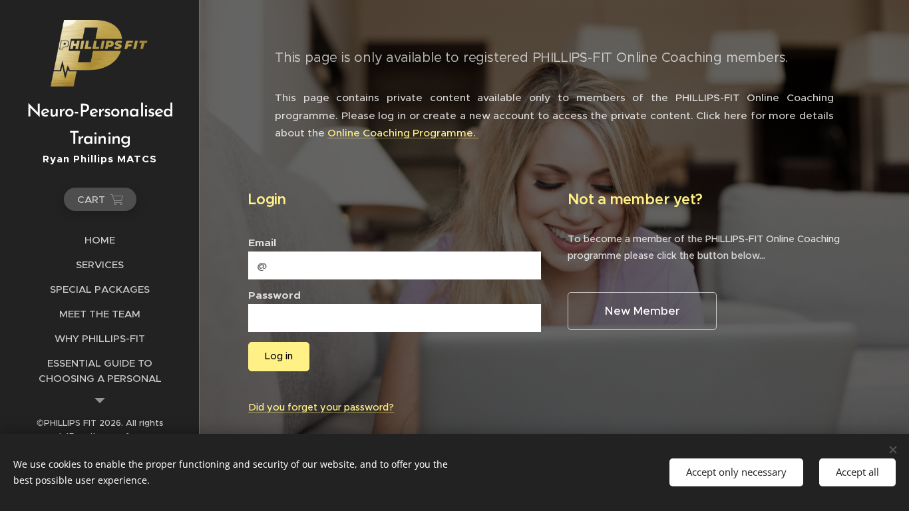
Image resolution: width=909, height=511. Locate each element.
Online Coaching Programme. (402, 132)
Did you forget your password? (321, 407)
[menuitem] (100, 240)
